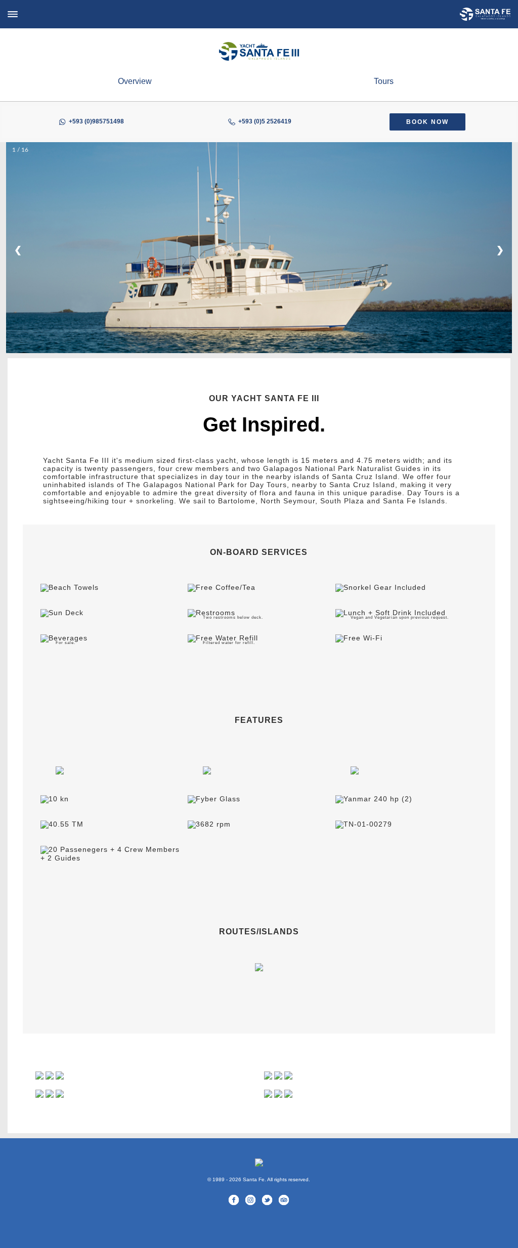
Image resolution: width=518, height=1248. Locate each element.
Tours (384, 81)
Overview (135, 81)
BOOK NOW (427, 121)
